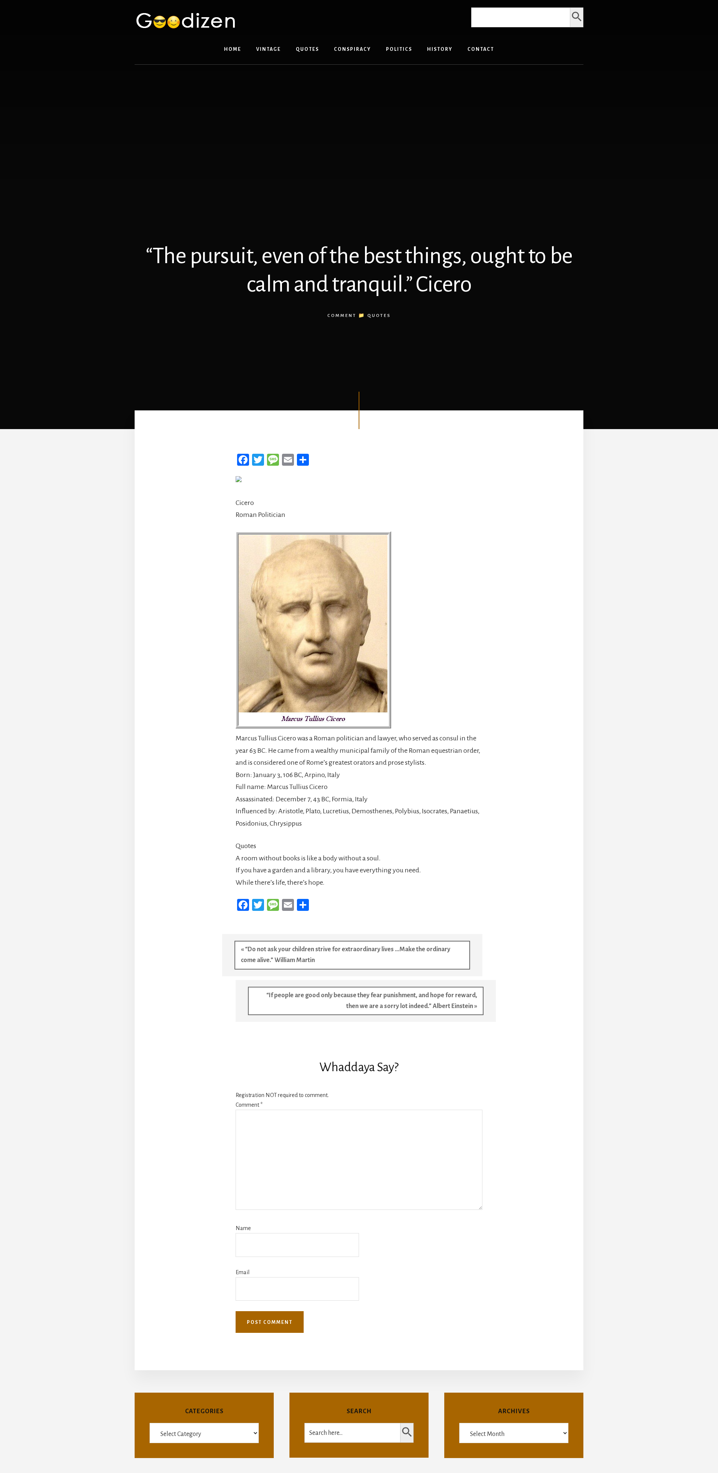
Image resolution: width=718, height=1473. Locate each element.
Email (242, 1272)
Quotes (379, 315)
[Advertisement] (359, 128)
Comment (249, 1105)
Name (243, 1228)
